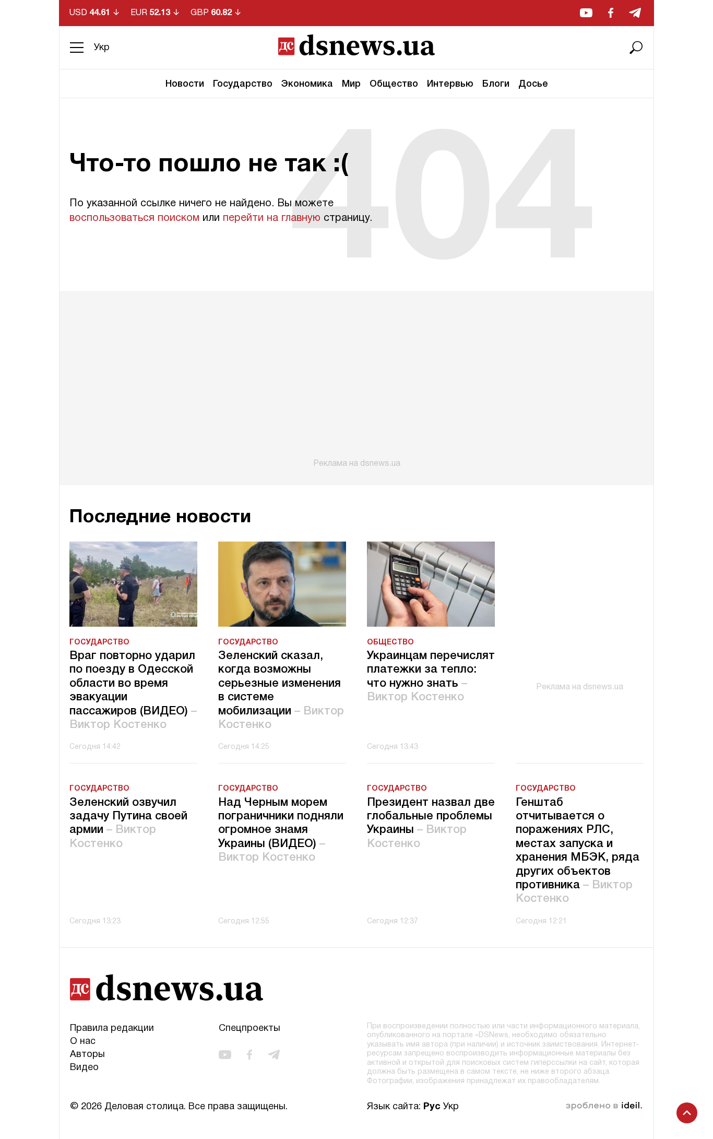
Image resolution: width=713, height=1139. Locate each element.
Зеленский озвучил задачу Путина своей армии (128, 823)
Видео (84, 1067)
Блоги (495, 84)
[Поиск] (636, 47)
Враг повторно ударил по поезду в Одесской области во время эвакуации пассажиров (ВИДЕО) (133, 690)
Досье (533, 84)
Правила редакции (112, 1028)
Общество (394, 84)
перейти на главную (271, 218)
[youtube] (586, 13)
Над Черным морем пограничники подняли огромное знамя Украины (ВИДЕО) (280, 830)
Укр (102, 47)
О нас (83, 1041)
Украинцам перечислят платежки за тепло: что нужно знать (431, 676)
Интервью (450, 84)
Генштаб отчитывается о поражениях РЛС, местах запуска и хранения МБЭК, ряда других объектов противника (577, 851)
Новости (184, 84)
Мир (351, 84)
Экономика (307, 84)
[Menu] (77, 47)
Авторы (87, 1054)
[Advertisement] (356, 380)
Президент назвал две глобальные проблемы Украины (431, 823)
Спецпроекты (249, 1028)
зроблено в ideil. (604, 1106)
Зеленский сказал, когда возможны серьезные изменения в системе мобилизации (281, 690)
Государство (242, 84)
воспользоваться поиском (134, 218)
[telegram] (635, 13)
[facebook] (610, 13)
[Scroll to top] (686, 1112)
